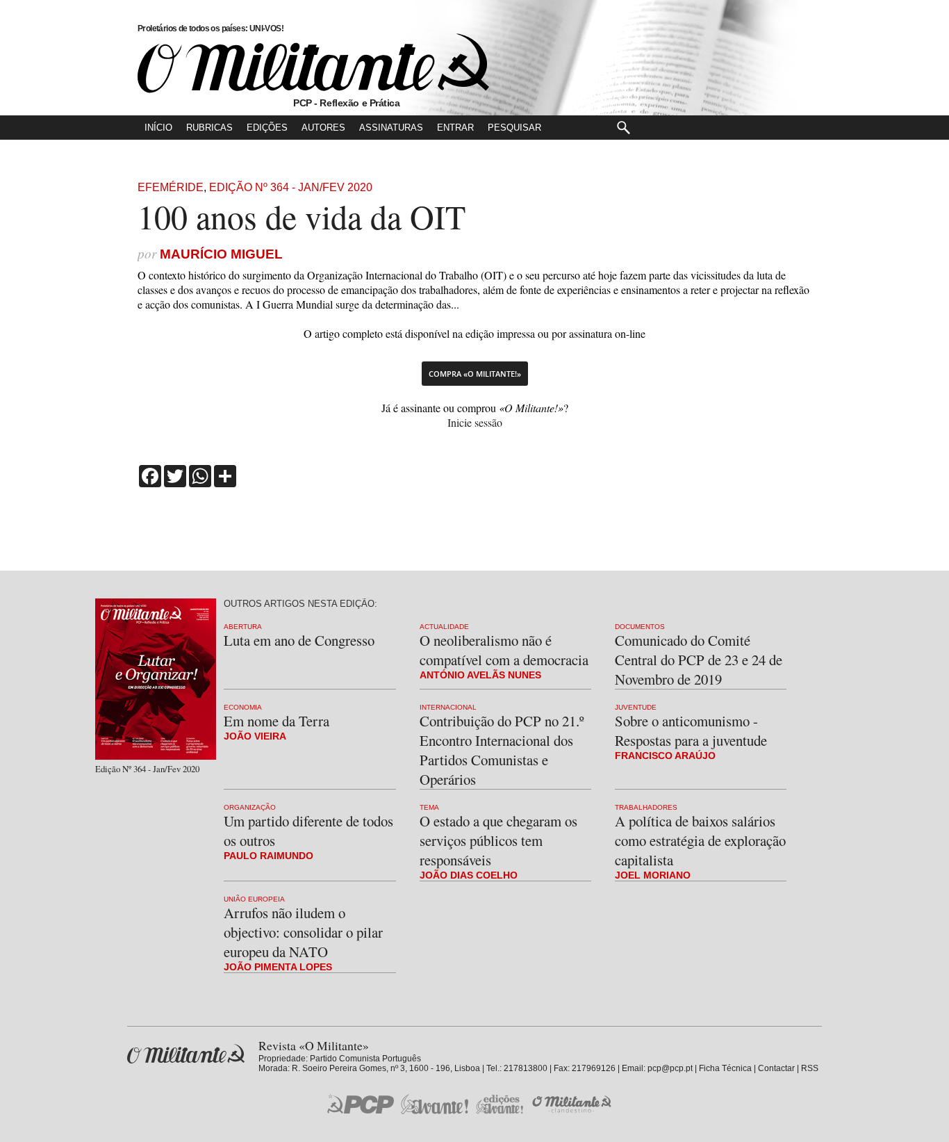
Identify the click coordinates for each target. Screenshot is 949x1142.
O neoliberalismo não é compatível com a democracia (504, 649)
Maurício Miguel (221, 254)
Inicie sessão (474, 422)
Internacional (448, 707)
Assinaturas (391, 127)
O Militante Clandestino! (573, 1104)
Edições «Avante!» (500, 1104)
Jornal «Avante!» (434, 1104)
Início (158, 127)
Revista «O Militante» (186, 1054)
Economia (243, 707)
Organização (250, 807)
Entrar (455, 127)
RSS (809, 1068)
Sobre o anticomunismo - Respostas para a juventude (691, 730)
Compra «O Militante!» (475, 373)
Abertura (243, 626)
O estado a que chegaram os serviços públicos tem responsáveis (498, 840)
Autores (323, 127)
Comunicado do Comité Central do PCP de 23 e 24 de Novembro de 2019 (698, 659)
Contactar (776, 1068)
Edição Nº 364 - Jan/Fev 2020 (290, 187)
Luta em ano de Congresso (299, 640)
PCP (360, 1104)
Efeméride (171, 187)
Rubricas (209, 127)
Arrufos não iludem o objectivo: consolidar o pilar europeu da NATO (303, 932)
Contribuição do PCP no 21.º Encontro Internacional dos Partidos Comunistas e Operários (502, 750)
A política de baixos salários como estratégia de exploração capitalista (700, 840)
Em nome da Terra (276, 721)
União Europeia (254, 899)
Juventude (636, 707)
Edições (267, 127)
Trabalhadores (646, 807)
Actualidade (444, 626)
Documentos (640, 626)
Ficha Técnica (725, 1068)
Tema (429, 807)
